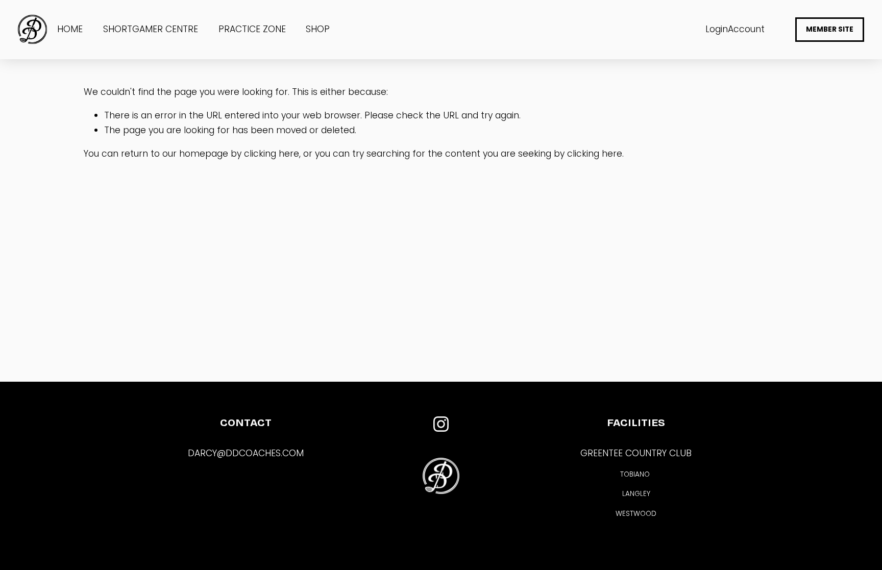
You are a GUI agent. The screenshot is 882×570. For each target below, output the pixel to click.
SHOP (318, 29)
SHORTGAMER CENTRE (150, 29)
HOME (70, 29)
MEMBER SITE (829, 29)
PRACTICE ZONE (252, 29)
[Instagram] (441, 424)
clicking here (271, 153)
